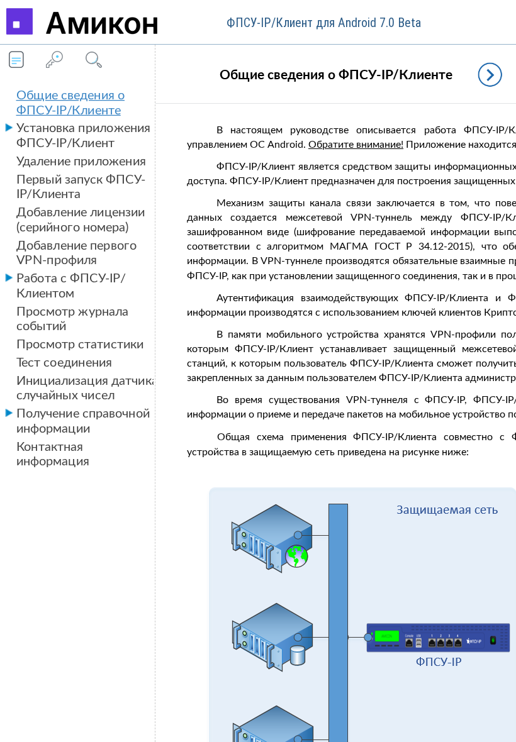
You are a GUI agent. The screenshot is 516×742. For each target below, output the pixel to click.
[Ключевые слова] (54, 61)
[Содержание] (16, 61)
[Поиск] (92, 61)
